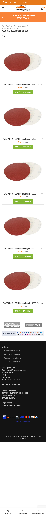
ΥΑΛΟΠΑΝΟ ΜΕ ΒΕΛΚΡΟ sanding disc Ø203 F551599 (23, 194)
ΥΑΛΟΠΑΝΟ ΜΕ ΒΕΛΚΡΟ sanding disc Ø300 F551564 (23, 303)
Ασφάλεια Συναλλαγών (12, 362)
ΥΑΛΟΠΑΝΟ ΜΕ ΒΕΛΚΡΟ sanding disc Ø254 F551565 (23, 248)
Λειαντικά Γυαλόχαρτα (10, 28)
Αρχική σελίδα (7, 26)
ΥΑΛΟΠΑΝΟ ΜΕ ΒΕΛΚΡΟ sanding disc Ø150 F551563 (23, 139)
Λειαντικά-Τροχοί (20, 26)
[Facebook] (3, 2)
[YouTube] (6, 2)
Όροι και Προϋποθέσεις (12, 358)
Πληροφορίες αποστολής (13, 351)
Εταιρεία (7, 347)
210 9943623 (14, 2)
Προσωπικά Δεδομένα (12, 354)
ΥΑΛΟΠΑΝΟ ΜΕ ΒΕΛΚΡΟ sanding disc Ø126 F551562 (23, 84)
